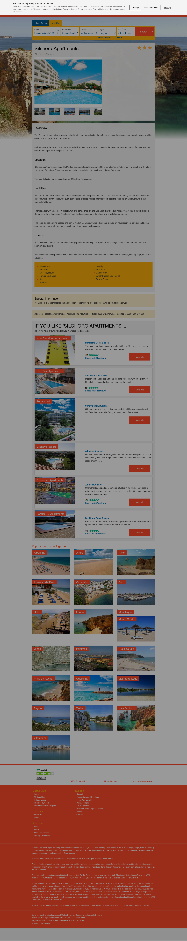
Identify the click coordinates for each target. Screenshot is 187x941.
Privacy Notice (98, 9)
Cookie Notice (83, 9)
